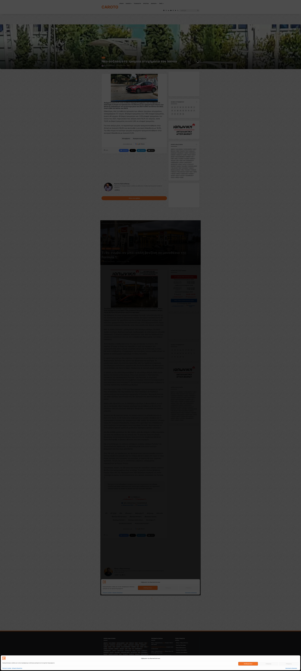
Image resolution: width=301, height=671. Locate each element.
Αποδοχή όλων (248, 663)
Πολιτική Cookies (6, 668)
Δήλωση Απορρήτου (17, 668)
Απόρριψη (268, 663)
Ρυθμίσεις (289, 663)
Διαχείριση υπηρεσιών (291, 668)
